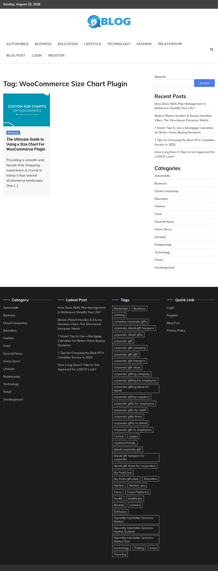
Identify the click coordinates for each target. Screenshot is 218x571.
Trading (139, 548)
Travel (159, 259)
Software (120, 511)
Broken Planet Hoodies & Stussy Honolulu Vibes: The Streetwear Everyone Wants (80, 324)
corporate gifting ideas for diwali (131, 388)
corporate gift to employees (133, 429)
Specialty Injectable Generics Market (133, 519)
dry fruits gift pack (126, 478)
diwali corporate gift (127, 449)
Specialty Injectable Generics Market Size (133, 539)
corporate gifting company (132, 374)
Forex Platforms (138, 492)
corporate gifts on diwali (130, 423)
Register (56, 55)
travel (153, 548)
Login (37, 55)
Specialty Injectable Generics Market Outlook (133, 529)
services (135, 505)
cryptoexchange (125, 442)
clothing (119, 315)
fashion (119, 485)
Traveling (120, 554)
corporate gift (123, 341)
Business (43, 44)
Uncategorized (164, 267)
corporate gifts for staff (130, 410)
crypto (133, 436)
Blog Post (15, 55)
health (118, 498)
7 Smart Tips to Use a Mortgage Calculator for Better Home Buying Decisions (81, 340)
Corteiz (119, 436)
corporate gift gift (126, 354)
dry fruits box (123, 472)
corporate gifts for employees (134, 403)
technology (121, 548)
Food (158, 214)
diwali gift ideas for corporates (134, 465)
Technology (118, 44)
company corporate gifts (130, 321)
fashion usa (137, 485)
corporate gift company (130, 347)
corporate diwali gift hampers (134, 328)
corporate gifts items (128, 416)
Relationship (170, 44)
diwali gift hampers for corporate (129, 457)
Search (160, 76)
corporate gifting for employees (135, 380)
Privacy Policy (176, 330)
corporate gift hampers (129, 360)
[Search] (211, 49)
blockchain (121, 308)
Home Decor (163, 229)
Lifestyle (92, 44)
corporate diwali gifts (128, 334)
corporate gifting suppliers (131, 397)
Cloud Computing (166, 191)
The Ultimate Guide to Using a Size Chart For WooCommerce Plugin (25, 144)
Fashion (144, 44)
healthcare (135, 498)
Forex (118, 492)
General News (164, 221)
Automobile (17, 44)
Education (68, 44)
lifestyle (119, 505)
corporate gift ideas (127, 367)
